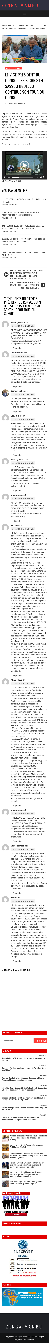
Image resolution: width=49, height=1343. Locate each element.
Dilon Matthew (18, 352)
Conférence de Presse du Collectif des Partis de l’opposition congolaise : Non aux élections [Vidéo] (28, 1155)
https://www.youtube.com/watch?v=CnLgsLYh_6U (26, 484)
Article (9, 68)
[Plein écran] (44, 177)
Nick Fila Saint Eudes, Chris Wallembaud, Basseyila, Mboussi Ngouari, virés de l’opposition (23, 227)
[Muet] (41, 177)
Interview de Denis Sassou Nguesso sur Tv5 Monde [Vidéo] (27, 1146)
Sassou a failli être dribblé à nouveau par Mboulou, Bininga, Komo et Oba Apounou (23, 240)
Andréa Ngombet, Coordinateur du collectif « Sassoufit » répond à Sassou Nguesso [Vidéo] (28, 1137)
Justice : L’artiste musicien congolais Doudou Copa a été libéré (24, 200)
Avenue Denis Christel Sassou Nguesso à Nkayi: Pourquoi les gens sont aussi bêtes (21, 213)
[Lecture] (5, 177)
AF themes (29, 1339)
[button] (24, 165)
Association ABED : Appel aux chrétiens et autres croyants (23, 1059)
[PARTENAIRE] (24, 1259)
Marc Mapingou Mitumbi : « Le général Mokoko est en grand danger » (26, 1182)
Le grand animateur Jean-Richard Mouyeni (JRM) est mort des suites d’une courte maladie (24, 285)
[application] (24, 165)
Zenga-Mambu (20, 5)
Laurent (11, 103)
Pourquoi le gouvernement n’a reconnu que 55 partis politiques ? (24, 253)
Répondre (17, 348)
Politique (17, 68)
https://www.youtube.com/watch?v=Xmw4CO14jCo (26, 515)
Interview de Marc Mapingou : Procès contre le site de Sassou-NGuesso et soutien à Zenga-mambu (25, 1174)
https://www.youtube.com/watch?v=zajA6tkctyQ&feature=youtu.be (26, 342)
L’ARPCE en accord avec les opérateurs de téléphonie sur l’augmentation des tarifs (20, 1118)
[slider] (22, 177)
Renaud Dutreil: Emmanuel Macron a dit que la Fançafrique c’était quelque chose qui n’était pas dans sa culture (27, 1164)
